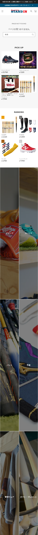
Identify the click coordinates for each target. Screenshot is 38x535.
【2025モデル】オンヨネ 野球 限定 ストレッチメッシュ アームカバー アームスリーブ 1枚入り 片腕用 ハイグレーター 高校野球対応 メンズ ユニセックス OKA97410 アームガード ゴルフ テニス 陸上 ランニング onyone (10, 151)
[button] (2, 11)
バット (9, 365)
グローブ (9, 233)
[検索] (33, 34)
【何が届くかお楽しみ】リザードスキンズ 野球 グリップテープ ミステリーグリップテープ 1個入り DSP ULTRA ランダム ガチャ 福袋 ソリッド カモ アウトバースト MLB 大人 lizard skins (28, 63)
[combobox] (19, 34)
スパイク (28, 233)
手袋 (28, 365)
